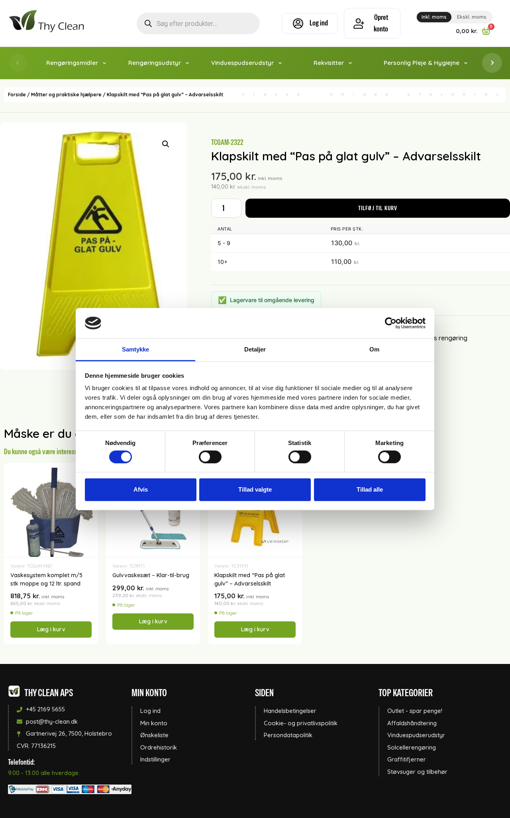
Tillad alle (370, 489)
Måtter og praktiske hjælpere (66, 95)
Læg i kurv (51, 629)
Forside (17, 95)
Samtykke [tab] (135, 349)
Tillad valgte (255, 489)
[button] (166, 144)
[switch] (210, 456)
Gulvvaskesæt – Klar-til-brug (150, 575)
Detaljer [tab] (255, 349)
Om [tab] (374, 349)
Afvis (140, 489)
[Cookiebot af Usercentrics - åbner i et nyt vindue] (391, 323)
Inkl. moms (434, 17)
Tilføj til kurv (378, 208)
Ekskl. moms (471, 17)
